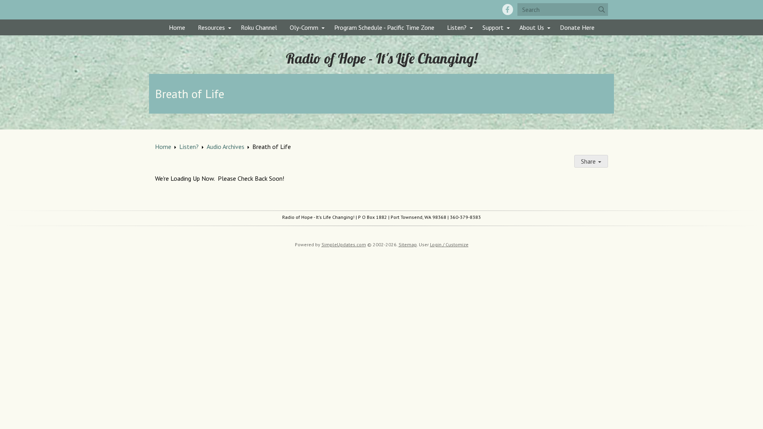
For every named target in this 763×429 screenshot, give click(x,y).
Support (493, 27)
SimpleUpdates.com (343, 244)
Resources (211, 27)
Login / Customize (449, 244)
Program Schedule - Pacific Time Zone (384, 27)
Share (589, 161)
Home (177, 27)
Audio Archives (225, 147)
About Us (531, 27)
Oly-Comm (304, 27)
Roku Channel (259, 27)
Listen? (457, 27)
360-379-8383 (465, 217)
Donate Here (577, 27)
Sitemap (408, 244)
